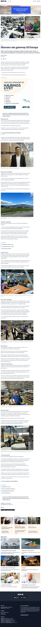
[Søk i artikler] (10, 1)
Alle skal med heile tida (6, 492)
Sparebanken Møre (5, 532)
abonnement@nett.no (9, 622)
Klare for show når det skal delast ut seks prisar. (9, 586)
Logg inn (34, 1)
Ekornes (6, 509)
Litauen (2, 509)
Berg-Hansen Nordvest (33, 532)
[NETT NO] (4, 1)
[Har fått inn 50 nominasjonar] (10, 578)
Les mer (3, 134)
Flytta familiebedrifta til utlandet (8, 490)
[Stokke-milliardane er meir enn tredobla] (30, 578)
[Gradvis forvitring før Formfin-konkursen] (10, 561)
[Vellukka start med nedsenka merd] (30, 543)
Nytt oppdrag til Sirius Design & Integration (9, 550)
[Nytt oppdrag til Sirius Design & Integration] (10, 543)
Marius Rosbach (4, 55)
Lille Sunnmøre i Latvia (6, 486)
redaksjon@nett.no (8, 620)
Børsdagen (24, 567)
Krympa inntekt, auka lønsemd (7, 244)
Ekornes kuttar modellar (6, 248)
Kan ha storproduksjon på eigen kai (8, 488)
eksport (13, 509)
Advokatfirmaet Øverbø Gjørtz (19, 532)
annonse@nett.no (7, 621)
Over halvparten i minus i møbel (8, 246)
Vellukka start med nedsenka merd (28, 550)
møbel (9, 509)
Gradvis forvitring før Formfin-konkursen (8, 567)
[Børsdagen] (30, 561)
